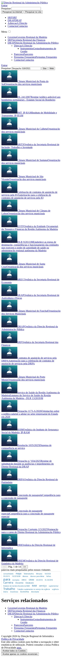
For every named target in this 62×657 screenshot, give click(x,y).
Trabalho (9, 589)
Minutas (39, 574)
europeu (15, 580)
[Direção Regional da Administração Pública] (24, 2)
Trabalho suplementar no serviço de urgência (33, 589)
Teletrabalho (29, 573)
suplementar (54, 586)
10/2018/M (16, 576)
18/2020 (48, 574)
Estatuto (30, 582)
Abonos (25, 576)
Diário (5, 592)
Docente (19, 582)
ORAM (31, 580)
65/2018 (39, 580)
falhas (48, 576)
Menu (4, 31)
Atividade (35, 592)
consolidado (8, 573)
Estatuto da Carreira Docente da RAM (16, 586)
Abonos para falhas (37, 576)
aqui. (19, 647)
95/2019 (6, 576)
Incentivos (14, 592)
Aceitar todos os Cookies (14, 651)
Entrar (4, 5)
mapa (18, 573)
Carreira (8, 582)
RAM (34, 585)
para (6, 579)
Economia (24, 592)
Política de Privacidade (12, 639)
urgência (55, 589)
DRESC (24, 580)
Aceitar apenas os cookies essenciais (20, 654)
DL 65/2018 (49, 580)
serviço (43, 585)
